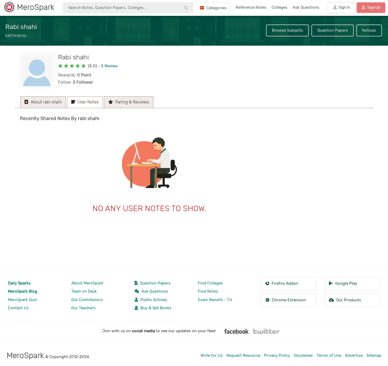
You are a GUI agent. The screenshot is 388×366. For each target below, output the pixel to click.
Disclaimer (303, 355)
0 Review (109, 66)
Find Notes (208, 291)
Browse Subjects (287, 30)
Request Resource (243, 355)
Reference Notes (251, 7)
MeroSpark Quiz (22, 299)
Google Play (345, 283)
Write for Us (212, 355)
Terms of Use (329, 355)
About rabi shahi (46, 101)
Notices (369, 30)
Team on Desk (84, 291)
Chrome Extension (288, 300)
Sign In (344, 7)
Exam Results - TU (215, 299)
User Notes (87, 101)
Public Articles (153, 299)
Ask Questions (154, 291)
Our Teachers (83, 308)
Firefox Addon (284, 283)
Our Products (348, 300)
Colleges (279, 7)
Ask (306, 7)
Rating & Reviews (131, 101)
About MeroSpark (87, 283)
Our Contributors (87, 299)
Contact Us (18, 308)
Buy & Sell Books (155, 308)
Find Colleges (210, 283)
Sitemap (373, 355)
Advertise (354, 355)
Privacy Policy (277, 355)
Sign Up (373, 7)
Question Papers (332, 30)
